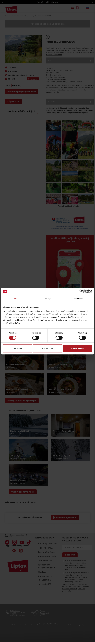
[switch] (35, 338)
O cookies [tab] (78, 298)
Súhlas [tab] (16, 298)
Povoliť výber (47, 348)
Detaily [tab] (48, 298)
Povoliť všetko (77, 348)
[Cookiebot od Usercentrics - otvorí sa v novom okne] (81, 291)
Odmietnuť (17, 348)
